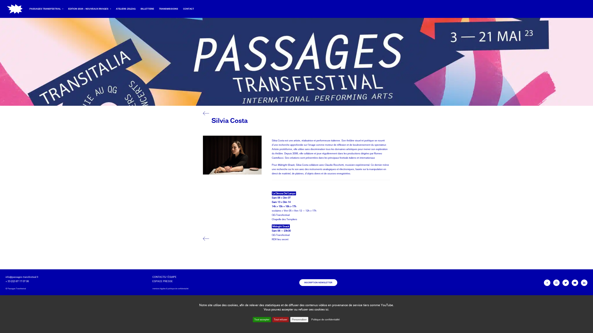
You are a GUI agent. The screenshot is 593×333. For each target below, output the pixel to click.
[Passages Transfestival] (15, 9)
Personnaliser (299, 319)
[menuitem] (47, 9)
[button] (547, 283)
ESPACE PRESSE (162, 281)
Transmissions (168, 8)
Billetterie (147, 8)
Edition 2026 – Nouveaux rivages (88, 8)
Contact (188, 8)
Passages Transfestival (45, 8)
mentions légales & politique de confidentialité (170, 288)
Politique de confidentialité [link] (325, 319)
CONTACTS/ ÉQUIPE (164, 277)
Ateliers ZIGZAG (126, 8)
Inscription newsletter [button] (318, 282)
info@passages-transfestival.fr (22, 277)
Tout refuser (280, 319)
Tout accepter (261, 319)
